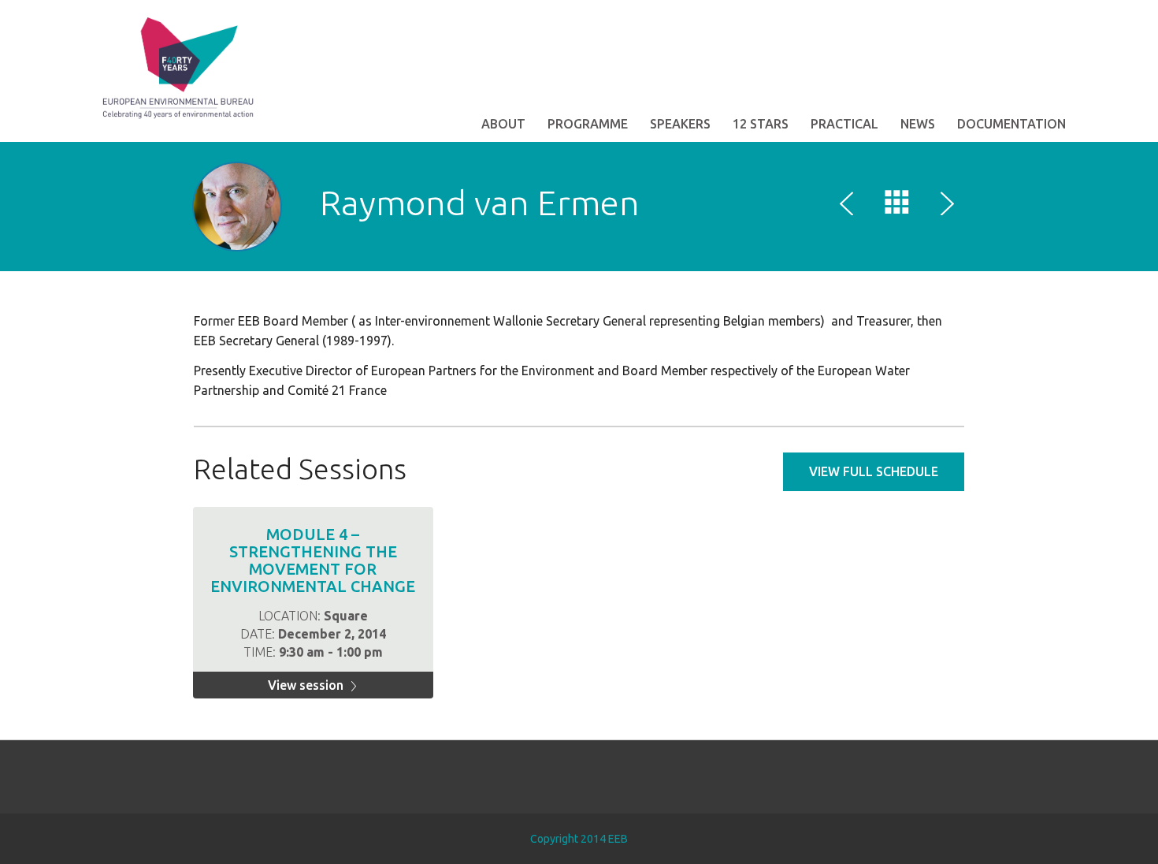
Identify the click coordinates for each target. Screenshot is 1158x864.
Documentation (1011, 124)
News (917, 124)
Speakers (680, 124)
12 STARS (761, 124)
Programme (587, 124)
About (503, 124)
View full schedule (873, 471)
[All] (897, 206)
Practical (844, 124)
